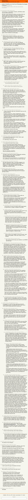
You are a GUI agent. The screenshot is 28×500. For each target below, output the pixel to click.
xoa (5, 374)
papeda (4, 161)
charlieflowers (5, 135)
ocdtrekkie (5, 255)
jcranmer (5, 320)
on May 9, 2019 (12, 6)
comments (8, 1)
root (14, 41)
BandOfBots (4, 444)
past (5, 1)
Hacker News (5, 0)
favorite (21, 6)
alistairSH (3, 168)
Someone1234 (4, 10)
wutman (3, 456)
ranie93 (4, 302)
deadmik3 (5, 209)
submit (18, 1)
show (13, 1)
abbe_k (6, 233)
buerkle (5, 422)
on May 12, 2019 (6, 464)
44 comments (4, 7)
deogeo (4, 153)
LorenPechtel (8, 224)
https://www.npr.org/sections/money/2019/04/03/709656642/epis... (10, 424)
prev (19, 47)
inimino (4, 141)
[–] (14, 10)
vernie (6, 81)
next (13, 10)
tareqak (5, 415)
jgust (6, 238)
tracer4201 (6, 269)
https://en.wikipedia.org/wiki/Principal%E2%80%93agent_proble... (9, 150)
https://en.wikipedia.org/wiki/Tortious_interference (9, 156)
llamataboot (4, 88)
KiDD (3, 464)
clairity (5, 65)
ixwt (4, 308)
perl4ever (4, 471)
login (26, 1)
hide (16, 6)
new (3, 1)
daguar (4, 34)
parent (12, 34)
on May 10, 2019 (13, 224)
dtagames (3, 488)
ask (11, 1)
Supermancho (6, 41)
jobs (15, 1)
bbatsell (8, 6)
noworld (5, 85)
